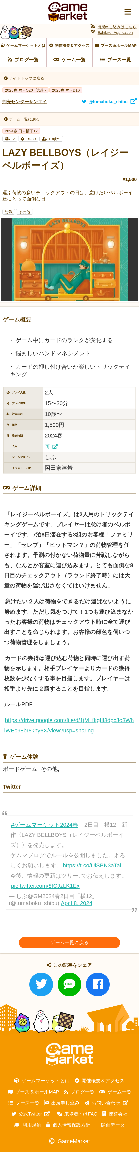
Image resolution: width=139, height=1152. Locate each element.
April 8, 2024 (76, 903)
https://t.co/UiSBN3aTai (92, 865)
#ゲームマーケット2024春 (44, 825)
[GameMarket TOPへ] (69, 1054)
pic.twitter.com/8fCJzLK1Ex (45, 886)
